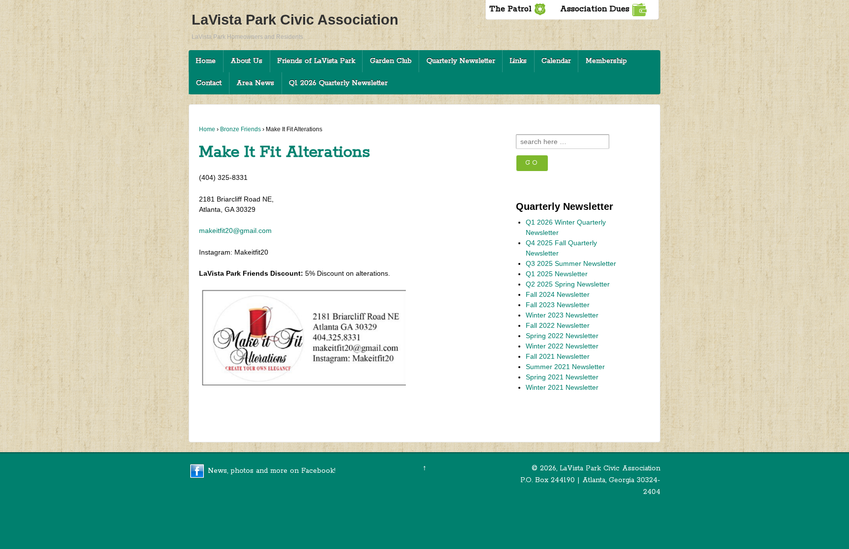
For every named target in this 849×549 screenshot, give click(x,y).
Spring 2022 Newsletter (562, 336)
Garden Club (391, 61)
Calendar (556, 61)
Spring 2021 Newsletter (562, 377)
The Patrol (510, 9)
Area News (255, 83)
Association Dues (594, 9)
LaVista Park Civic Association (295, 20)
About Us (246, 61)
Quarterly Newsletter (460, 61)
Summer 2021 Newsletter (565, 367)
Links (518, 61)
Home (206, 61)
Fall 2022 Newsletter (558, 325)
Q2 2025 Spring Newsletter (568, 284)
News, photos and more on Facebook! (272, 470)
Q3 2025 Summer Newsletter (571, 263)
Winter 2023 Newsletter (243, 403)
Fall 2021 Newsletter (558, 356)
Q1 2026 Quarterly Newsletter (338, 83)
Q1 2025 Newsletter (557, 274)
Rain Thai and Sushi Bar (450, 403)
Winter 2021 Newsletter (562, 387)
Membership (606, 61)
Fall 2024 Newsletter (558, 294)
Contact (209, 83)
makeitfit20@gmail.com (235, 230)
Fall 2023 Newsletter (558, 305)
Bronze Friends (240, 129)
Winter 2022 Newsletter (562, 346)
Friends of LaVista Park (316, 61)
